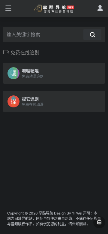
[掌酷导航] (54, 8)
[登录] (100, 9)
